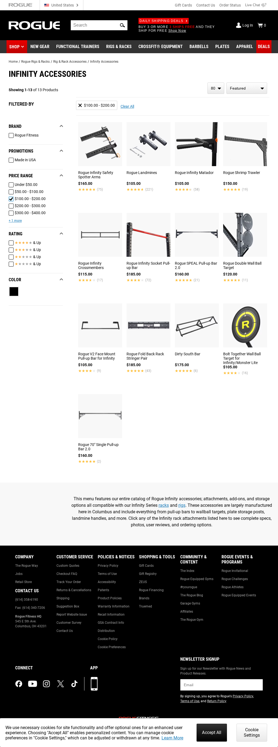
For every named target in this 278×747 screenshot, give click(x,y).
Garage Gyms (190, 603)
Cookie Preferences (112, 647)
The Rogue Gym (191, 620)
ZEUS (143, 582)
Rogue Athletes (233, 587)
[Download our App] (94, 684)
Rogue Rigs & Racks (35, 62)
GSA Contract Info (111, 623)
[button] (122, 25)
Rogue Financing (151, 590)
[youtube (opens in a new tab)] (32, 684)
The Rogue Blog (191, 595)
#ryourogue (188, 587)
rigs (181, 505)
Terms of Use (107, 574)
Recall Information (111, 614)
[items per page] (215, 88)
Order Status (230, 5)
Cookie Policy (108, 639)
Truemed (145, 606)
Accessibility (107, 582)
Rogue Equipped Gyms (196, 579)
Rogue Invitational (235, 571)
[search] (99, 25)
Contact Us (205, 5)
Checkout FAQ (66, 574)
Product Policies (110, 598)
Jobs (19, 574)
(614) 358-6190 (26, 600)
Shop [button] (14, 46)
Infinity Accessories (104, 62)
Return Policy (216, 701)
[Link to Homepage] (34, 25)
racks (164, 505)
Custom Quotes (67, 566)
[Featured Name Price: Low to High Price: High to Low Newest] (246, 88)
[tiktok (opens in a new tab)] (74, 684)
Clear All (127, 106)
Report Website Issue (71, 614)
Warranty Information (113, 606)
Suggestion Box (67, 606)
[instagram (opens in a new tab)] (46, 684)
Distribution (106, 631)
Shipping (63, 598)
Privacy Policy (108, 566)
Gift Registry (148, 574)
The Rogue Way (26, 566)
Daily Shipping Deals (161, 21)
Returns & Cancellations (73, 590)
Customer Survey (68, 623)
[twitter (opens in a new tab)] (60, 684)
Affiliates (186, 611)
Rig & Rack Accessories (70, 62)
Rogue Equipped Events (239, 595)
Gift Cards (183, 5)
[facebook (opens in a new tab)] (19, 684)
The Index (187, 571)
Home (13, 62)
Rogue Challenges (235, 579)
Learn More (172, 737)
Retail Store (23, 582)
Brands (144, 598)
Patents (103, 590)
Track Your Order (68, 582)
